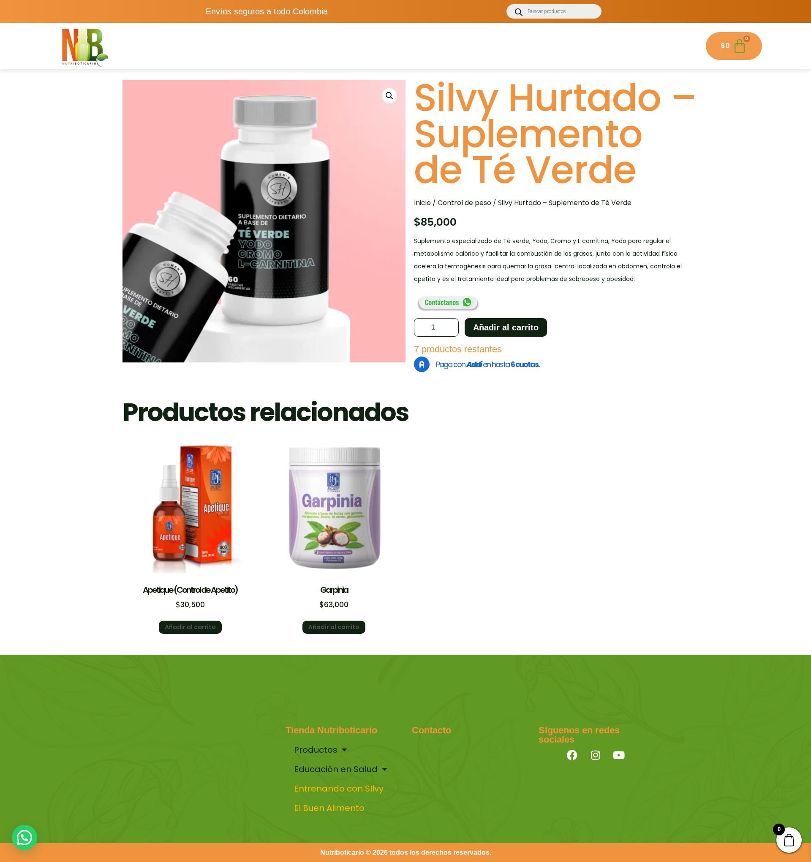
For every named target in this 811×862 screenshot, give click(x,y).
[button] (389, 95)
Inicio (422, 203)
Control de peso (464, 203)
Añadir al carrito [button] (190, 627)
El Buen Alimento (570, 45)
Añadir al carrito (506, 327)
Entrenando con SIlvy (460, 45)
